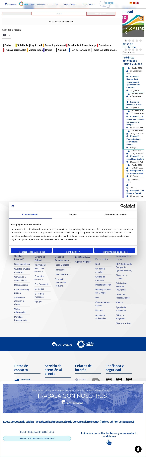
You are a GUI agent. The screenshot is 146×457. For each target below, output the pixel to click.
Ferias (7, 45)
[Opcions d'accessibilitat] (138, 449)
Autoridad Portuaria (38, 4)
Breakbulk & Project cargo (82, 45)
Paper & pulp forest (55, 45)
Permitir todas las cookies (115, 252)
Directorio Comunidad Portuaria (60, 282)
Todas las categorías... (105, 50)
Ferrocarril (59, 269)
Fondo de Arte (101, 259)
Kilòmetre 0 (134, 30)
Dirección (26, 379)
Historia (99, 310)
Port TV (38, 302)
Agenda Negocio (83, 261)
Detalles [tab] (73, 214)
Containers (105, 45)
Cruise (48, 50)
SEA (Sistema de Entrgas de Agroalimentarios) (124, 267)
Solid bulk (22, 45)
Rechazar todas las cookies (31, 252)
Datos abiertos (21, 285)
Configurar (71, 252)
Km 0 (97, 264)
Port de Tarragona (80, 50)
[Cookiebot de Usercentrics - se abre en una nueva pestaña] (122, 206)
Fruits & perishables (15, 50)
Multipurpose (36, 50)
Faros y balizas (62, 265)
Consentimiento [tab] (30, 214)
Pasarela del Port (103, 284)
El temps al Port (123, 323)
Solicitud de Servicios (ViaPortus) (121, 286)
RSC (97, 297)
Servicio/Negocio (69, 4)
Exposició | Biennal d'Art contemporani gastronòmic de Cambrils (133, 82)
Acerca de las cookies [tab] (116, 214)
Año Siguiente (100, 14)
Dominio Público (62, 274)
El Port (55, 4)
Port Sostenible (42, 284)
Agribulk (62, 50)
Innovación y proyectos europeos (40, 268)
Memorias (39, 289)
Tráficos (119, 302)
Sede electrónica (22, 264)
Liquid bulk (36, 45)
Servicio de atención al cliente (19, 300)
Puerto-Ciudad (87, 4)
